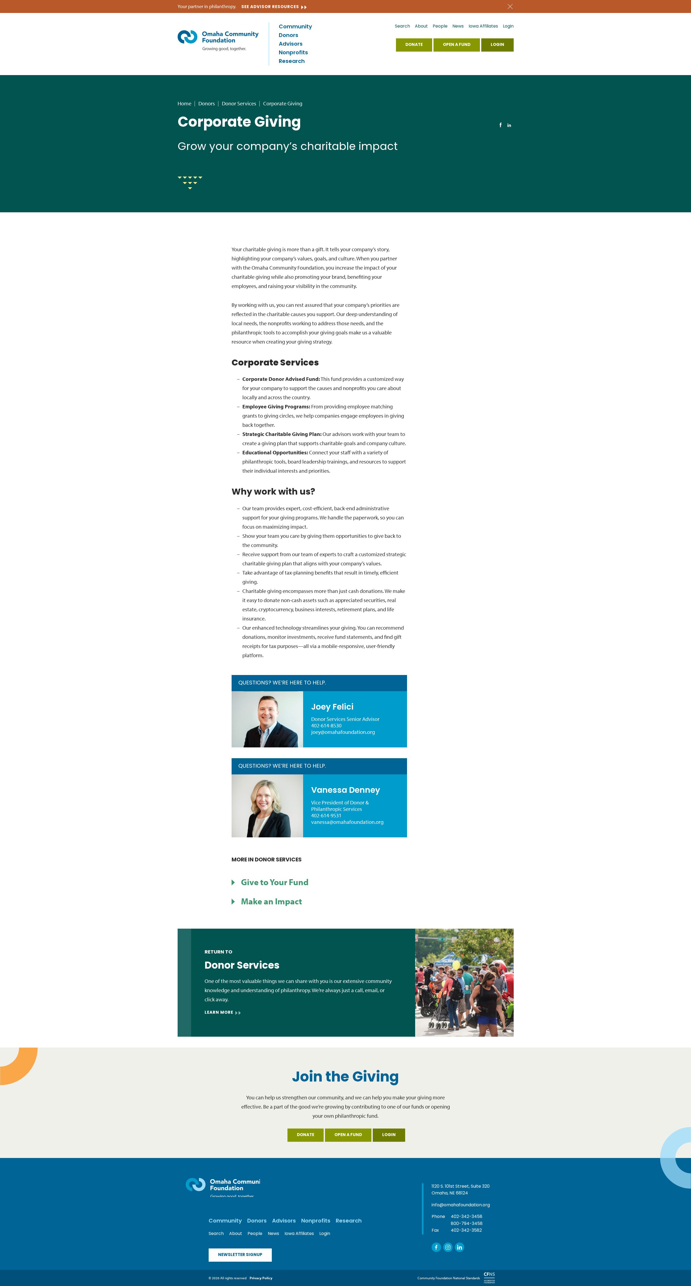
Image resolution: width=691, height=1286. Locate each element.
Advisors (291, 44)
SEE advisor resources (270, 7)
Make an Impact (271, 901)
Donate (414, 45)
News (458, 26)
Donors (288, 35)
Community (295, 27)
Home (184, 103)
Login (508, 26)
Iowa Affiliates (483, 26)
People (440, 26)
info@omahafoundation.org (461, 1205)
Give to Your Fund (275, 882)
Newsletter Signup (240, 1255)
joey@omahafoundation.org (343, 731)
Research (292, 61)
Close (510, 6)
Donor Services (239, 103)
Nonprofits (293, 53)
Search (402, 26)
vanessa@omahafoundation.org (347, 821)
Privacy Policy (261, 1278)
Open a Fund (456, 45)
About (421, 26)
